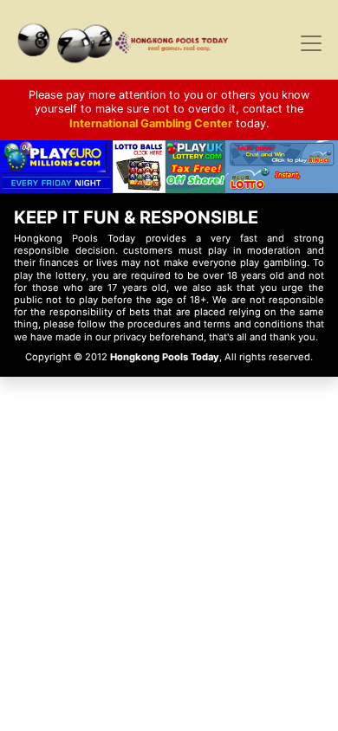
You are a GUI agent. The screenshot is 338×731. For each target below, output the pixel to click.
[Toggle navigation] (311, 43)
